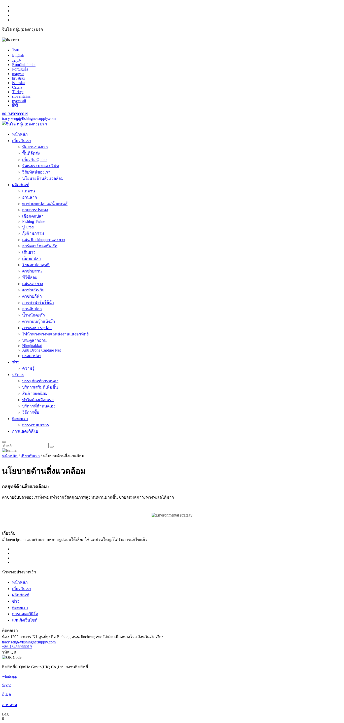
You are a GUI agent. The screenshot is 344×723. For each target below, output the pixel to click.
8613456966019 (15, 114)
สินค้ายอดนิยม (35, 393)
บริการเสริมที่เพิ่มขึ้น (40, 387)
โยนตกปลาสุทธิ (36, 265)
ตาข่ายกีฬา (32, 296)
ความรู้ (28, 368)
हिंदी (15, 105)
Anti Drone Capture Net (41, 350)
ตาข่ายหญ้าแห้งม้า (38, 321)
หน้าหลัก (20, 134)
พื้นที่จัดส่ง (31, 153)
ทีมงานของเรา (35, 147)
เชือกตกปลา (33, 216)
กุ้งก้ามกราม (33, 233)
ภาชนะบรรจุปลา (37, 328)
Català (17, 87)
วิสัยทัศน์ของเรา (36, 172)
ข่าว (15, 362)
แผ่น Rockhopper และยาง (43, 239)
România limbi (24, 64)
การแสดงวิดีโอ (25, 431)
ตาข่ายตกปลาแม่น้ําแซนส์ (44, 203)
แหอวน (28, 191)
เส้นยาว (29, 252)
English (18, 55)
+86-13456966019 (17, 646)
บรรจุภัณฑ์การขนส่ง (40, 381)
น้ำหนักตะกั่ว (33, 315)
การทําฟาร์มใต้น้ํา (38, 302)
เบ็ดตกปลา (31, 258)
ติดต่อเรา (20, 419)
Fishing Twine (33, 221)
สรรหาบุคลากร (35, 425)
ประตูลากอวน (34, 340)
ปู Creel (28, 227)
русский (19, 101)
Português (20, 69)
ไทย (15, 50)
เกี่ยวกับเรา (21, 141)
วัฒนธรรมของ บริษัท (40, 166)
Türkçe (17, 92)
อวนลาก (29, 197)
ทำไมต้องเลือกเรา (38, 400)
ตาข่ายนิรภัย (33, 290)
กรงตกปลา (31, 356)
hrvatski (18, 78)
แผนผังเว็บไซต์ (24, 620)
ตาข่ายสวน (32, 271)
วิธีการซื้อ (30, 412)
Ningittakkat (32, 345)
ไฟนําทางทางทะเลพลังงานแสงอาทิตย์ (55, 334)
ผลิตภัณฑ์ (20, 185)
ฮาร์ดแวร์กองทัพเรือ (39, 246)
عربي (16, 60)
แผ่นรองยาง (32, 284)
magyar (18, 74)
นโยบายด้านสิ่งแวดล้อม (43, 178)
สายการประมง (35, 210)
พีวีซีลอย (29, 277)
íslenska (18, 83)
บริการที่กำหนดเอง (38, 406)
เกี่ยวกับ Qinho (34, 159)
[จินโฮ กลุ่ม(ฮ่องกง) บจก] (24, 124)
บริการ (18, 374)
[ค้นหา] (4, 442)
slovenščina (21, 96)
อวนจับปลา (32, 309)
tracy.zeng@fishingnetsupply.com (29, 118)
